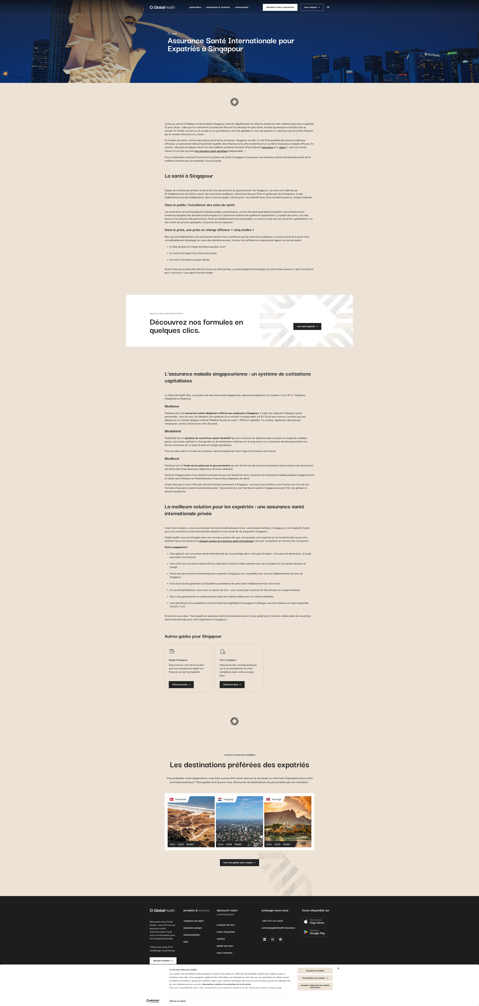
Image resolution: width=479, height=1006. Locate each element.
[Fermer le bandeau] (338, 968)
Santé (181, 844)
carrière (221, 939)
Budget (190, 844)
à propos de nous (226, 925)
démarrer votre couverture (280, 7)
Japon (282, 147)
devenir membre (161, 961)
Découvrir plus (179, 684)
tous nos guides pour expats (238, 862)
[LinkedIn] (265, 939)
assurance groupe (192, 928)
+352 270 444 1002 (272, 921)
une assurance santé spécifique (211, 151)
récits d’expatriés (226, 932)
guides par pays (225, 946)
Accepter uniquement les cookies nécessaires (315, 986)
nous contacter (224, 953)
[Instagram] (273, 939)
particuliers (195, 7)
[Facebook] (281, 939)
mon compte (310, 7)
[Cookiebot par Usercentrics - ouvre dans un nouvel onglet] (153, 1001)
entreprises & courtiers (218, 7)
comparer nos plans (193, 921)
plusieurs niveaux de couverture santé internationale (226, 541)
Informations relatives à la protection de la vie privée (226, 984)
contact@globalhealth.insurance (278, 928)
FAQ (185, 942)
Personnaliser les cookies (313, 978)
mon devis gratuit (306, 326)
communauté (241, 7)
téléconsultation (191, 935)
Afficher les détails (177, 1001)
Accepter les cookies (315, 971)
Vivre (172, 844)
